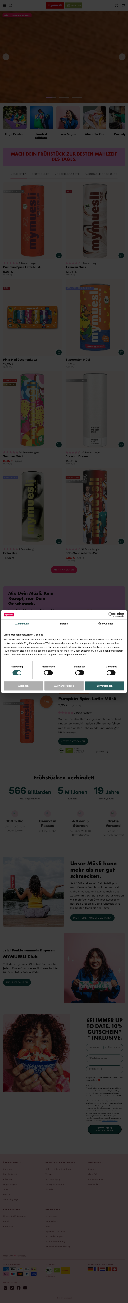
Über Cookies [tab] (105, 623)
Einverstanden (105, 685)
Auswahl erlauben (64, 685)
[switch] (48, 672)
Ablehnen (23, 685)
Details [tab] (64, 623)
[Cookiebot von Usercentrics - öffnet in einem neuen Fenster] (110, 614)
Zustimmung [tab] (22, 623)
